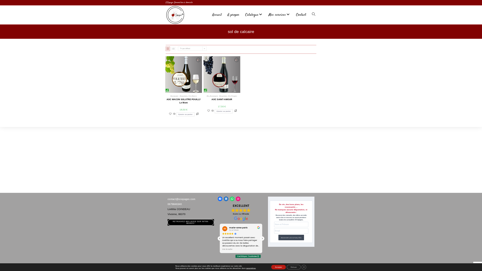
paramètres (251, 268)
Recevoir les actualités (291, 238)
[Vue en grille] (168, 49)
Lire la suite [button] (227, 249)
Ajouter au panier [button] (185, 114)
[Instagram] (238, 199)
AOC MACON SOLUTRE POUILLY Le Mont (184, 101)
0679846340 (175, 204)
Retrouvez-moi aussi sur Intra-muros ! (191, 222)
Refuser (294, 267)
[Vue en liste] (173, 49)
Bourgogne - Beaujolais (179, 96)
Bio (208, 96)
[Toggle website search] (313, 14)
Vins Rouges (232, 96)
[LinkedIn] (226, 199)
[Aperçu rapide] (174, 114)
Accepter (278, 267)
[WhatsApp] (232, 199)
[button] (262, 238)
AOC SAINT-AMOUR (222, 99)
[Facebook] (220, 199)
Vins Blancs (192, 96)
